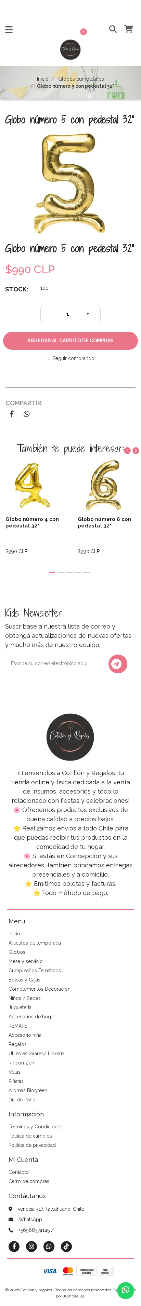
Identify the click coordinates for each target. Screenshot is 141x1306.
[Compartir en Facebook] (11, 414)
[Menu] (9, 31)
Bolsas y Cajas (24, 979)
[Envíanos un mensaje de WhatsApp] (125, 1290)
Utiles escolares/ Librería (36, 1053)
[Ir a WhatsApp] (48, 1246)
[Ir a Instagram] (31, 1246)
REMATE (18, 1026)
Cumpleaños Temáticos (35, 970)
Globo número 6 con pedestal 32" (104, 522)
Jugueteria (20, 1007)
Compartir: (24, 403)
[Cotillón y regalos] (70, 52)
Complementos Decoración (39, 989)
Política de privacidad (32, 1145)
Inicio (43, 79)
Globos (17, 952)
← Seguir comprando (70, 358)
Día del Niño (22, 1099)
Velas (15, 1072)
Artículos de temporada (35, 943)
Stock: (16, 289)
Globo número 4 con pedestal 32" (32, 522)
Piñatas (16, 1081)
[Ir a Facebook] (14, 1246)
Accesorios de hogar (32, 1016)
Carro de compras (29, 1181)
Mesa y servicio (26, 961)
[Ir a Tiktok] (66, 1246)
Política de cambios (30, 1136)
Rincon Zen (21, 1063)
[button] (110, 29)
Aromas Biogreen (28, 1090)
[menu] (124, 29)
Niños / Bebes (25, 998)
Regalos (18, 1044)
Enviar (117, 664)
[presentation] (127, 450)
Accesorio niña (25, 1035)
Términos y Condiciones (36, 1126)
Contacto (19, 1172)
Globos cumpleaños (81, 79)
